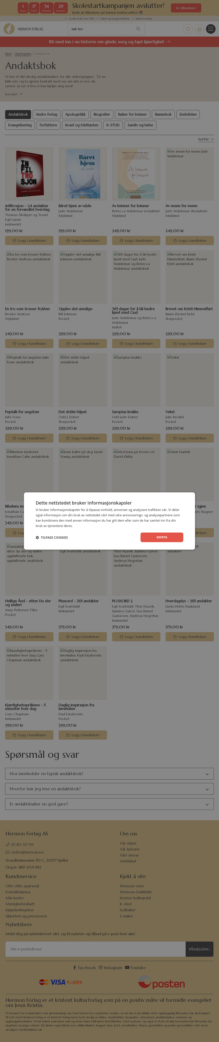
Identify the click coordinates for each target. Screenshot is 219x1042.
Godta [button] (162, 537)
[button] (52, 537)
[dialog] (109, 521)
